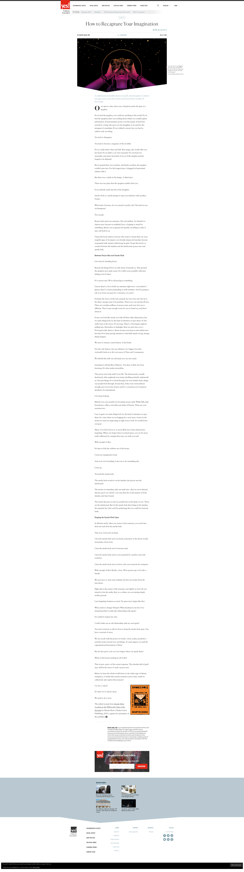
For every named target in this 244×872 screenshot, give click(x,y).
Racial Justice (94, 5)
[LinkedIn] (168, 839)
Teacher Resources (114, 839)
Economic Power (131, 5)
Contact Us (116, 850)
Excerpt (122, 18)
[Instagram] (171, 835)
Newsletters (143, 5)
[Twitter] (168, 835)
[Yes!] (65, 5)
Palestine (97, 12)
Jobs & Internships (115, 843)
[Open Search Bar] (158, 5)
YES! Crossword (138, 12)
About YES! (116, 832)
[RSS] (171, 839)
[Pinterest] (164, 839)
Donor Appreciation (133, 832)
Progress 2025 (86, 12)
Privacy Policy (116, 847)
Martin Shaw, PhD (84, 35)
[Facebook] (164, 835)
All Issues (151, 832)
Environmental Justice (79, 5)
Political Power (118, 5)
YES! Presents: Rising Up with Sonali (117, 12)
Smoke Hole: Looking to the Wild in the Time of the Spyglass (110, 707)
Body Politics (106, 5)
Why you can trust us (160, 30)
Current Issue (90, 852)
